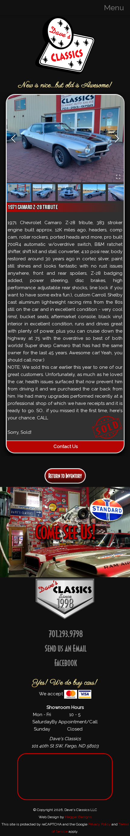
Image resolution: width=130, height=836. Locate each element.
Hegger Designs (78, 817)
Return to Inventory (65, 476)
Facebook (65, 662)
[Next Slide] (117, 138)
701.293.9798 (66, 633)
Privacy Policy (99, 824)
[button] (65, 138)
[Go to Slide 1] (19, 192)
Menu (114, 7)
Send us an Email (66, 648)
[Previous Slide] (13, 138)
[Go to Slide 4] (94, 192)
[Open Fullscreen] (118, 176)
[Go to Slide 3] (69, 192)
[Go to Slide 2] (44, 192)
